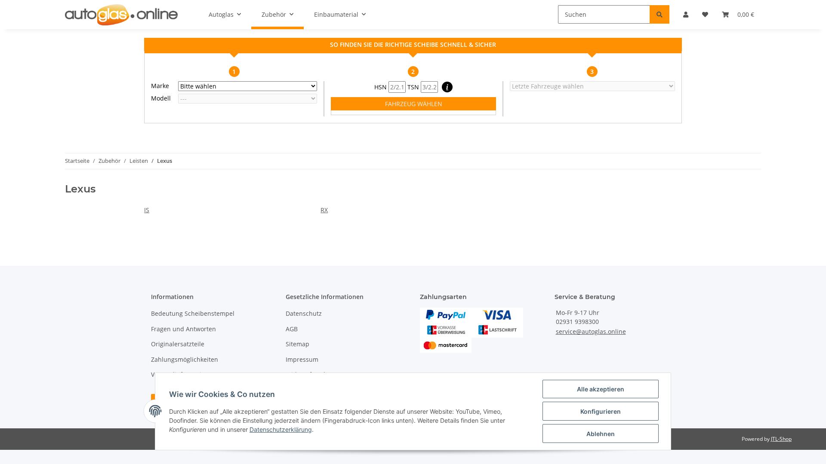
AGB (292, 329)
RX (324, 210)
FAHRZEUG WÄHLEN (413, 104)
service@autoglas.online (591, 331)
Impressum (302, 359)
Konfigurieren (600, 411)
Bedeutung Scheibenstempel (192, 313)
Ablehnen (600, 433)
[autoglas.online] (121, 14)
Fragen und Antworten (183, 329)
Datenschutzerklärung (281, 429)
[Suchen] (659, 14)
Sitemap (297, 344)
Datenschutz (304, 313)
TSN (414, 87)
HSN (381, 87)
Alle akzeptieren (600, 389)
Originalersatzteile (177, 344)
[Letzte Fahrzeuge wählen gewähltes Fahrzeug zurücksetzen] (592, 86)
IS (146, 210)
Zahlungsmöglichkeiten (184, 359)
